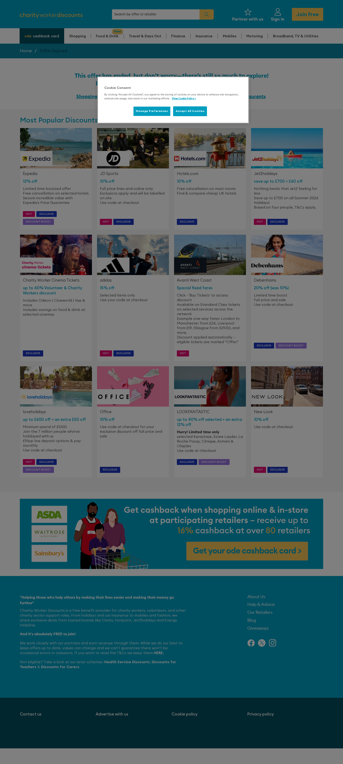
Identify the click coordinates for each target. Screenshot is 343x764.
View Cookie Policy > (184, 98)
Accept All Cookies (190, 111)
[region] (173, 100)
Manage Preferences (152, 111)
